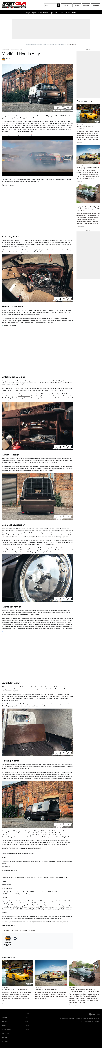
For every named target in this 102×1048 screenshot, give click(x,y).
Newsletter (96, 5)
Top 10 (40, 12)
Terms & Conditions (6, 1029)
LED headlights (51, 694)
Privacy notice (5, 1033)
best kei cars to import (58, 922)
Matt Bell (8, 58)
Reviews (46, 12)
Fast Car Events (59, 12)
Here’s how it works (71, 44)
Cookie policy (5, 1037)
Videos (68, 12)
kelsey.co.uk (97, 1021)
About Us (76, 5)
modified (55, 127)
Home (3, 49)
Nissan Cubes (32, 242)
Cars (51, 12)
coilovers (39, 310)
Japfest (17, 842)
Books (74, 12)
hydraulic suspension (23, 396)
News (28, 12)
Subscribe (86, 5)
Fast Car (11, 848)
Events (27, 1029)
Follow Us (65, 5)
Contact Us (4, 1017)
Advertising (4, 1021)
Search (58, 5)
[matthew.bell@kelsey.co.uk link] (15, 938)
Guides (34, 12)
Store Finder (5, 1041)
